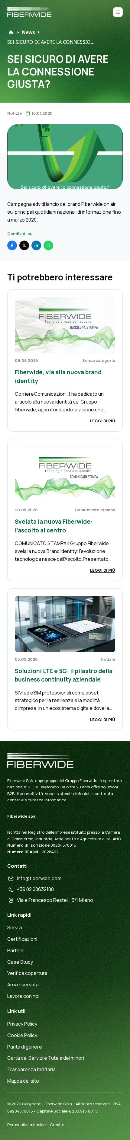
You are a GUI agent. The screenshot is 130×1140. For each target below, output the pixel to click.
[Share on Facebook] (12, 245)
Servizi (14, 927)
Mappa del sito (23, 1081)
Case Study (20, 962)
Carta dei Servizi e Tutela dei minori (45, 1058)
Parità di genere (24, 1046)
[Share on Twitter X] (24, 245)
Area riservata (23, 984)
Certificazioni (22, 939)
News (28, 32)
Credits (57, 1124)
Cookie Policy (22, 1035)
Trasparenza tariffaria (31, 1069)
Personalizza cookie (26, 1124)
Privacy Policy (22, 1023)
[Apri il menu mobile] (118, 12)
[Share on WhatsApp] (48, 245)
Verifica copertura (27, 973)
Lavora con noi (23, 996)
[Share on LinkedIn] (36, 245)
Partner (15, 950)
